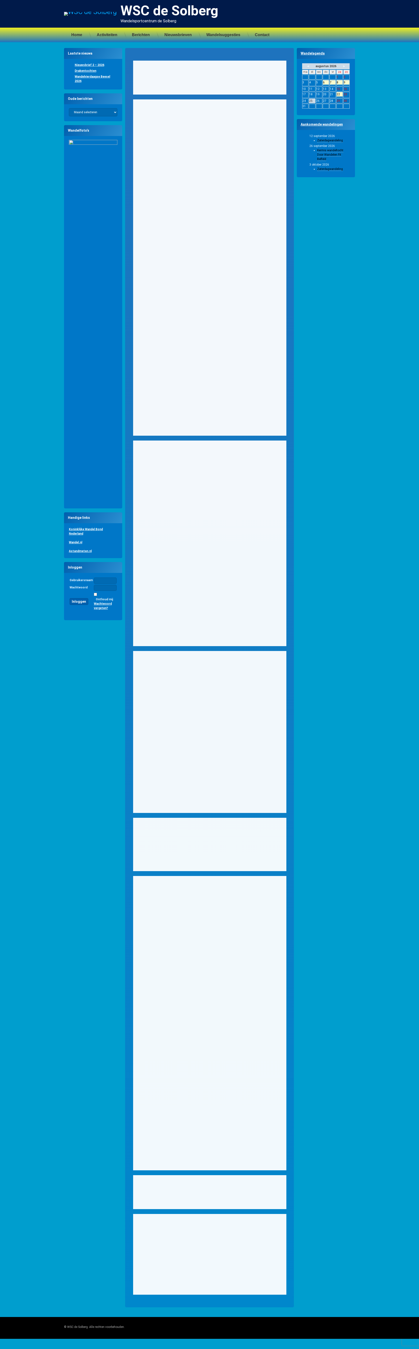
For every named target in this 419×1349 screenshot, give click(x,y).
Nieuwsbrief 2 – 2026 (89, 65)
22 (339, 94)
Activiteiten (107, 35)
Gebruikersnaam (81, 580)
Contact (262, 35)
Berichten (141, 35)
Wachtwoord (79, 587)
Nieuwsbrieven (178, 35)
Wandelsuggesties (223, 35)
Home (76, 35)
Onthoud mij (104, 599)
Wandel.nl (75, 542)
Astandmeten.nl (80, 551)
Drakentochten (85, 70)
